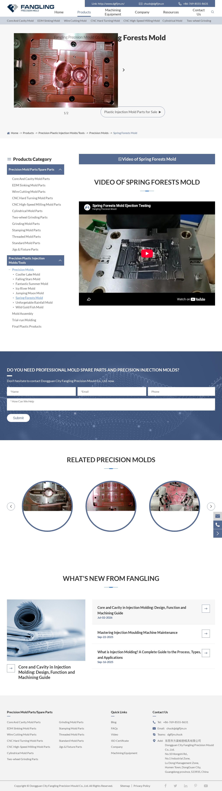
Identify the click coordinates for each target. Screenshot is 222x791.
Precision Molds (99, 132)
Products (84, 12)
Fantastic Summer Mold (32, 284)
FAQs (114, 728)
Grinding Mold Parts (26, 224)
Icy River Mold (25, 288)
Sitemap (125, 785)
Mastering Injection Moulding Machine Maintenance (137, 632)
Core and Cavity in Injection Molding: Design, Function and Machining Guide (46, 672)
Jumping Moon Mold (30, 293)
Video (114, 734)
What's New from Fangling (111, 578)
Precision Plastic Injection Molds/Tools (62, 132)
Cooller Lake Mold (28, 274)
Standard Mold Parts (26, 243)
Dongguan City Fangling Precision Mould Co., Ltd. (59, 785)
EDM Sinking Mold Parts (28, 185)
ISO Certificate (120, 740)
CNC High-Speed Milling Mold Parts (36, 204)
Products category (29, 159)
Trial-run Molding (24, 320)
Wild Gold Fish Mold (29, 307)
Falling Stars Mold (28, 279)
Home (58, 12)
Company (142, 12)
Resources (171, 12)
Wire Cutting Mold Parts (28, 191)
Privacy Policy (142, 785)
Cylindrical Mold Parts (27, 211)
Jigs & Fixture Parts (25, 249)
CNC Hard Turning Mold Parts (32, 198)
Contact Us (199, 12)
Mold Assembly (22, 313)
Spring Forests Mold (125, 132)
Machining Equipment (113, 12)
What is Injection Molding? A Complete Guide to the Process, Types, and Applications (149, 654)
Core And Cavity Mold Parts (31, 179)
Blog (113, 722)
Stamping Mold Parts (26, 230)
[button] (124, 70)
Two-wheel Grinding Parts (30, 217)
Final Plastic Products (26, 326)
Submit (18, 418)
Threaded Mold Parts (26, 236)
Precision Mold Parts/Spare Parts (31, 169)
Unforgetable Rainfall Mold (34, 302)
